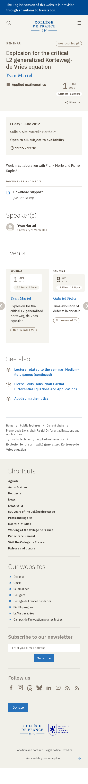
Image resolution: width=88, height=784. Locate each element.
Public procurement (21, 536)
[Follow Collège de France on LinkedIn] (49, 688)
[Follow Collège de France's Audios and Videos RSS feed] (77, 688)
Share (73, 102)
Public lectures (21, 439)
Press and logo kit (20, 518)
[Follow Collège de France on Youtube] (58, 688)
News (12, 499)
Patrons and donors (21, 548)
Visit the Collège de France (26, 542)
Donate (18, 707)
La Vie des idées (24, 613)
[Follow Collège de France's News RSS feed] (67, 688)
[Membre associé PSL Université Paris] (59, 729)
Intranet (19, 577)
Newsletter (15, 505)
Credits (67, 750)
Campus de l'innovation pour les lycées (38, 619)
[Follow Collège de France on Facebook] (11, 688)
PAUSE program (24, 607)
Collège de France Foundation (33, 601)
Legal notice (53, 750)
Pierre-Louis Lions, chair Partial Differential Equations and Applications (45, 386)
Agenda (13, 481)
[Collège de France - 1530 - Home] (44, 26)
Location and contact (29, 750)
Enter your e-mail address (28, 648)
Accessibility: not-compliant (44, 758)
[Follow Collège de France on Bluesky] (39, 688)
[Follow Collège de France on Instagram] (20, 688)
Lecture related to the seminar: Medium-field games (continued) (46, 372)
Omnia (17, 583)
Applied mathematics (29, 85)
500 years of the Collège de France (31, 512)
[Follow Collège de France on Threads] (30, 688)
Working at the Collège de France (30, 530)
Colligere (19, 595)
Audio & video (17, 487)
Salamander (21, 589)
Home (10, 425)
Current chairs (55, 425)
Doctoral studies (19, 524)
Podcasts (14, 493)
